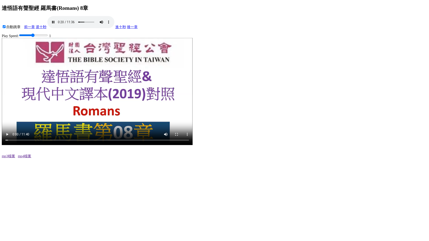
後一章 (132, 27)
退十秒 (41, 27)
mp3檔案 (8, 156)
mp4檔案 (24, 156)
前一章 (29, 27)
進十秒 (120, 27)
